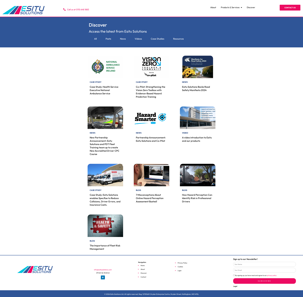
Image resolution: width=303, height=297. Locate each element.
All (95, 38)
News (123, 38)
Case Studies (157, 38)
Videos (138, 38)
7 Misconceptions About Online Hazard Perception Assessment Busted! (149, 198)
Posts (108, 38)
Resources (178, 38)
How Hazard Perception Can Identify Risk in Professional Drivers (197, 198)
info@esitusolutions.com (103, 270)
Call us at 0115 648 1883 (78, 9)
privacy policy (272, 275)
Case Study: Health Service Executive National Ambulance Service (104, 90)
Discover (251, 7)
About (213, 7)
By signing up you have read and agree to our (256, 275)
